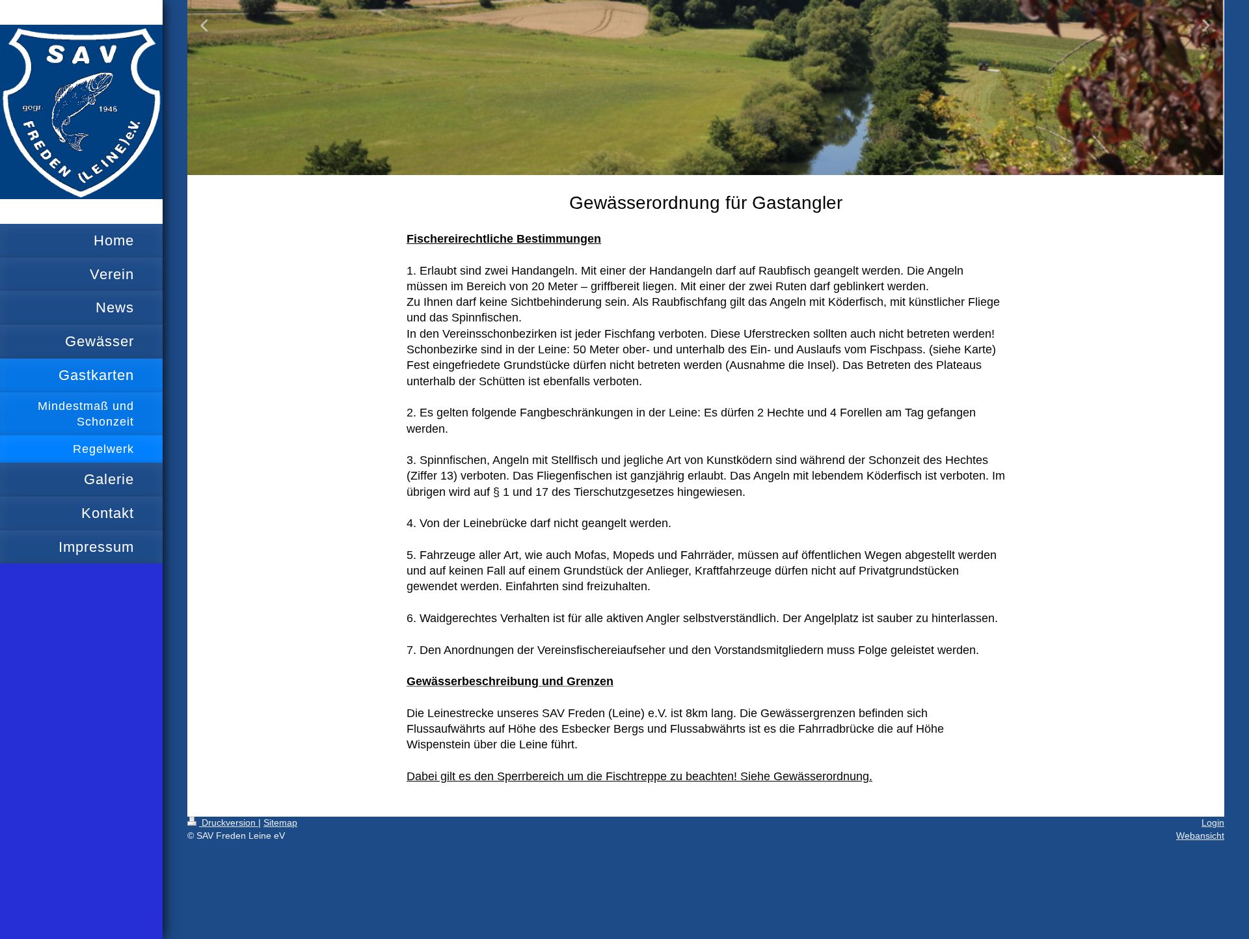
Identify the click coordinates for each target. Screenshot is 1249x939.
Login (1213, 822)
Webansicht (1200, 835)
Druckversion (228, 822)
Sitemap (280, 822)
